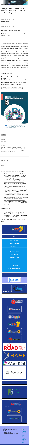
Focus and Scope (14, 240)
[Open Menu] (1, 1)
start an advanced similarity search (14, 219)
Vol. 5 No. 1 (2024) (14, 4)
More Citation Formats (6, 154)
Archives (7, 4)
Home (2, 4)
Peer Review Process (14, 257)
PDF (4, 134)
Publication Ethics (14, 251)
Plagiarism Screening (14, 262)
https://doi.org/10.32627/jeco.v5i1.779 (12, 30)
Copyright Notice (14, 265)
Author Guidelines (14, 243)
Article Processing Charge (14, 268)
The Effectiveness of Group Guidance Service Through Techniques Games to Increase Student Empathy (14, 214)
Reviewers (14, 259)
